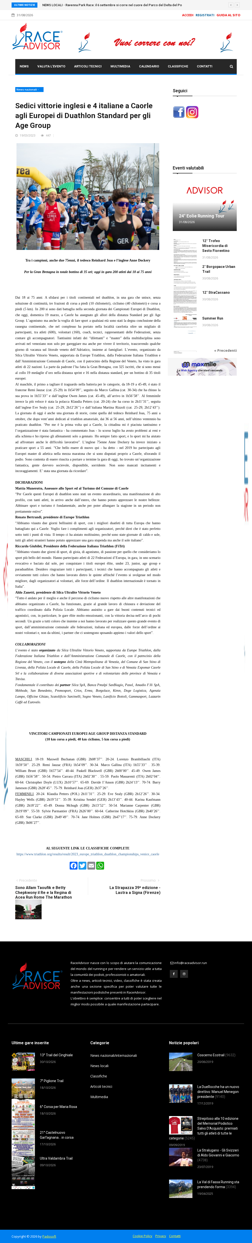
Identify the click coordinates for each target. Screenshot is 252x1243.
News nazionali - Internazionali (27, 90)
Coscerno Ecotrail (216, 1055)
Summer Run (212, 318)
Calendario (149, 66)
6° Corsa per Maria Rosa (58, 1107)
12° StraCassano (216, 292)
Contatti (204, 66)
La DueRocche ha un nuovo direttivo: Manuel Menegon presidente (218, 1092)
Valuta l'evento (51, 66)
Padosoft (49, 1236)
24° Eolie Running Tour (201, 215)
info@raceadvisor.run (190, 963)
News (24, 66)
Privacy (160, 1236)
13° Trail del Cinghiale (56, 1055)
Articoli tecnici (88, 66)
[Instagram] (184, 974)
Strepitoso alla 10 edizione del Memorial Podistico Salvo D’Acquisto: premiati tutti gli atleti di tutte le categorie (203, 1128)
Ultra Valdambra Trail (56, 1158)
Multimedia (120, 66)
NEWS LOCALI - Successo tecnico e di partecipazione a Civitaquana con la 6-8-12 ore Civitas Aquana (116, 5)
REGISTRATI (205, 15)
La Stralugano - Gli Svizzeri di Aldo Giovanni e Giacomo (218, 1155)
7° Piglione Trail (51, 1081)
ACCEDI (187, 15)
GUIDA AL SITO (227, 15)
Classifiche (178, 66)
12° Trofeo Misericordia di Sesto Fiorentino (216, 246)
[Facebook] (174, 974)
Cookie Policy (142, 1236)
